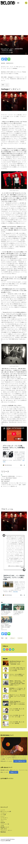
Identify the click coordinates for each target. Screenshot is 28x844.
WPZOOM (8, 840)
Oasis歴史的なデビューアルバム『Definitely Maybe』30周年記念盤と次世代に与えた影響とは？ (6, 626)
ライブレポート (4, 817)
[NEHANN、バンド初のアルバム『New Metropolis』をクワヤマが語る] (6, 607)
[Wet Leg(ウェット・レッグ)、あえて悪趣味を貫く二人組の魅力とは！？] (18, 607)
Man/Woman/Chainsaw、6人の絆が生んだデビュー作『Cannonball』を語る (17, 663)
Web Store (3, 832)
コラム (2, 821)
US (6, 638)
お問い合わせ (4, 828)
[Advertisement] (14, 20)
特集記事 (3, 822)
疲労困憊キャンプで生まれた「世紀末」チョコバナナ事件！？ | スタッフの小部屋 (17, 690)
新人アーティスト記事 (6, 811)
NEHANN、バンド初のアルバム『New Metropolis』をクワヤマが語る (6, 612)
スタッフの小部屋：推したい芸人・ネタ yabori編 (17, 722)
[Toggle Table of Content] (6, 85)
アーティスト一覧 (5, 824)
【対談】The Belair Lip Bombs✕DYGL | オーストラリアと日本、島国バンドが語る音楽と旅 (17, 703)
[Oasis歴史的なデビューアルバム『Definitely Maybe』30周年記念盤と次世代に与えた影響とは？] (6, 619)
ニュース (3, 810)
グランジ (12, 638)
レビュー (3, 816)
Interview (11, 52)
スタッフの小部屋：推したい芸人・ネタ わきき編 (17, 709)
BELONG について (5, 827)
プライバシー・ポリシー (6, 830)
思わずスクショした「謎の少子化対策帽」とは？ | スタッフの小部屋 (17, 696)
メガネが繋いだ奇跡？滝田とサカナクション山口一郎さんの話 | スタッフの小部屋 (17, 669)
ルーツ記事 (3, 814)
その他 (2, 825)
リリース (20, 638)
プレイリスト (4, 819)
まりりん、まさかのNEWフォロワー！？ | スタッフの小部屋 (17, 675)
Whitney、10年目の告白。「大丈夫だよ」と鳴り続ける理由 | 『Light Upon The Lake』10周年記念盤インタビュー (17, 683)
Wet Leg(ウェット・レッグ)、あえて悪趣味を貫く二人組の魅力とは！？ (18, 612)
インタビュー (4, 813)
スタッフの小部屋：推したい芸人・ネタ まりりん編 (17, 716)
